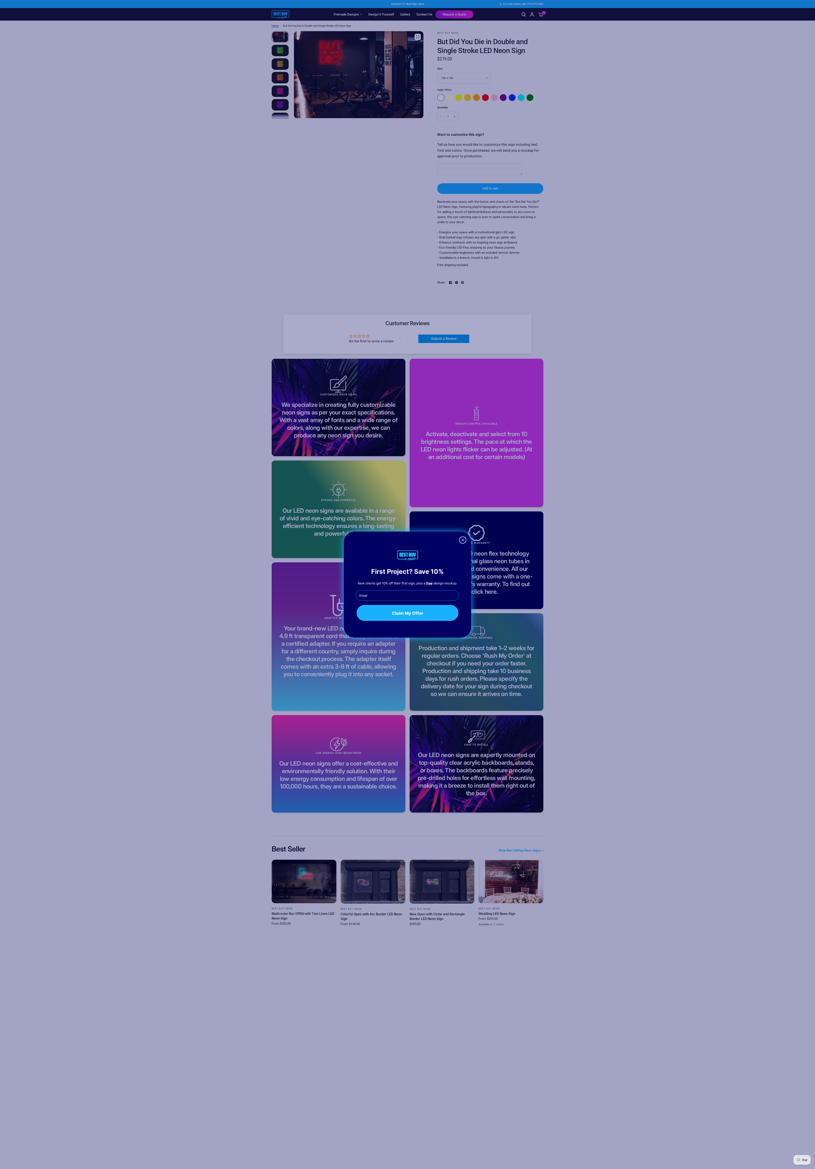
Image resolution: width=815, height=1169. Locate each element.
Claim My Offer (407, 613)
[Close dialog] (462, 540)
